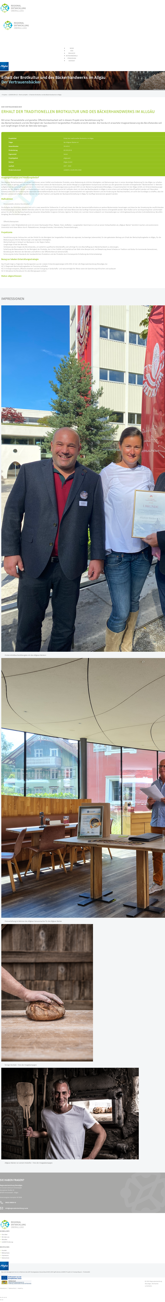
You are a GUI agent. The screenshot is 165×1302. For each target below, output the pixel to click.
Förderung (71, 58)
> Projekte (4, 94)
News (72, 48)
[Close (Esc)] (0, 1297)
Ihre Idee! (4, 1234)
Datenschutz (5, 1258)
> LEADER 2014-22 (13, 94)
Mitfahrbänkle (72, 56)
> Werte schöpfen (23, 94)
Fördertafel (86, 1272)
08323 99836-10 (10, 1202)
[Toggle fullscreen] (4, 1297)
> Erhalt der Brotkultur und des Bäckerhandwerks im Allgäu (44, 94)
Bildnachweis (5, 1253)
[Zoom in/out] (6, 1297)
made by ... (21, 1288)
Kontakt (72, 61)
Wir (71, 51)
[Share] (2, 1297)
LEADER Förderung (7, 1242)
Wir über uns (5, 1237)
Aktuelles (4, 1239)
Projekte (71, 53)
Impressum (5, 1255)
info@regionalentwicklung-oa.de (16, 1208)
